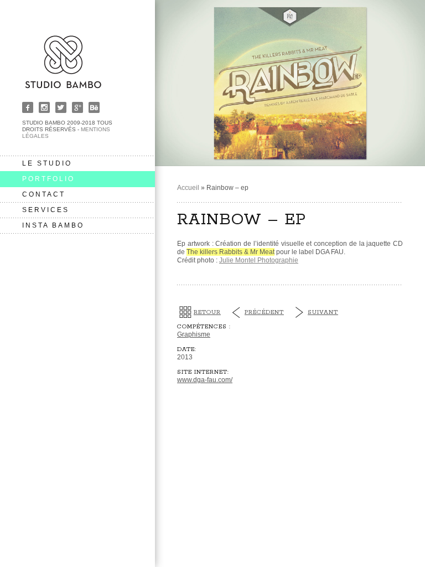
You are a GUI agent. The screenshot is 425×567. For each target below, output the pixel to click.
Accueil (188, 188)
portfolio (48, 179)
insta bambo (53, 225)
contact (43, 194)
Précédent (264, 312)
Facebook (27, 107)
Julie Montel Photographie (258, 260)
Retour (207, 312)
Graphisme (193, 334)
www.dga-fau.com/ (204, 380)
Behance (94, 107)
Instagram (44, 107)
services (45, 210)
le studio (47, 163)
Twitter (60, 107)
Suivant (323, 312)
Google (77, 107)
